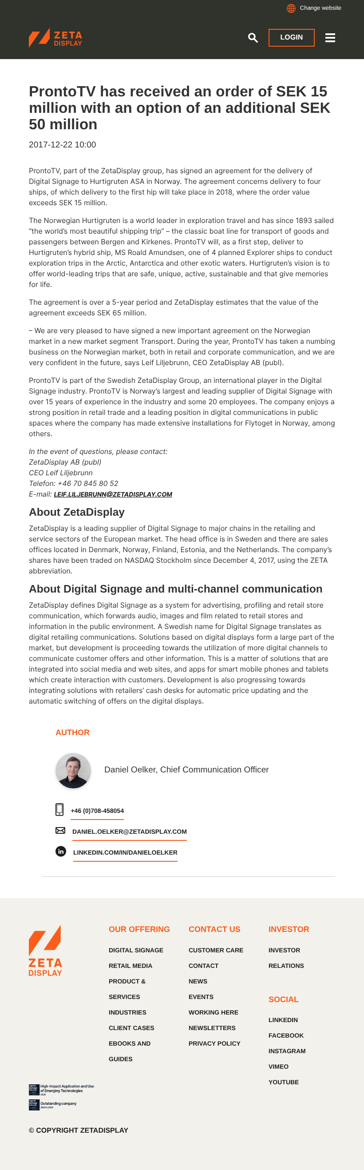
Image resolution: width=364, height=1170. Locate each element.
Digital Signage (136, 950)
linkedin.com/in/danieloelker (125, 852)
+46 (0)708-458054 (97, 810)
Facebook (286, 1035)
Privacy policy (215, 1043)
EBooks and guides (129, 1051)
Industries (127, 1012)
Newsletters (212, 1027)
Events (201, 996)
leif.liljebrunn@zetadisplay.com (113, 494)
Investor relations (286, 958)
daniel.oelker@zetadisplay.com (129, 831)
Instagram (287, 1051)
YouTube (284, 1082)
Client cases (131, 1027)
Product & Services (127, 989)
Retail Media (130, 965)
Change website (320, 7)
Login (292, 37)
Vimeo (279, 1066)
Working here (213, 1012)
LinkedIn (283, 1019)
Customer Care (216, 950)
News (198, 981)
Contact (203, 965)
